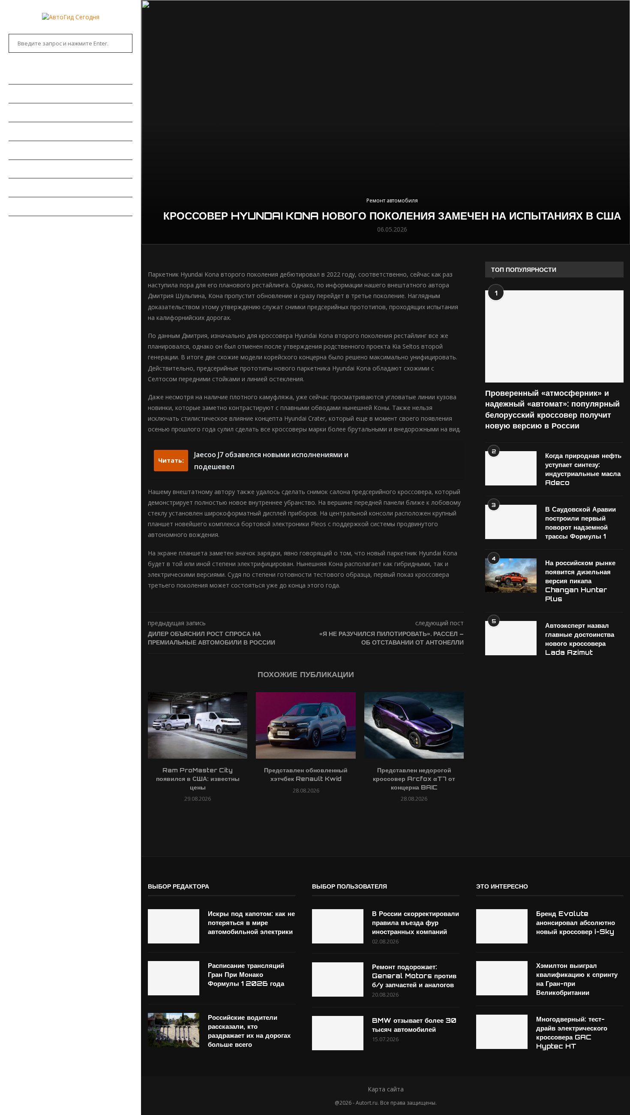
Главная (22, 74)
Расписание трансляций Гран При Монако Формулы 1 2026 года (246, 974)
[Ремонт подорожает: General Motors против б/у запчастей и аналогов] (337, 979)
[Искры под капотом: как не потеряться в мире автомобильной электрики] (173, 926)
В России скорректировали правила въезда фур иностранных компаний (415, 923)
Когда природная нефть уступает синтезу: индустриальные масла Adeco (583, 469)
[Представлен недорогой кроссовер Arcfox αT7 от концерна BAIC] (414, 725)
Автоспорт (26, 225)
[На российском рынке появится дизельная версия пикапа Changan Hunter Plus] (511, 575)
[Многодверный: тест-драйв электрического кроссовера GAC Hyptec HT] (502, 1032)
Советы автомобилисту (47, 206)
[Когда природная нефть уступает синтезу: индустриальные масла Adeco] (511, 468)
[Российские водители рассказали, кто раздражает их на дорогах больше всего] (173, 1030)
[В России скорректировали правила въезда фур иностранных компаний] (337, 926)
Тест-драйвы (30, 150)
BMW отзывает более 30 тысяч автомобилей (414, 1025)
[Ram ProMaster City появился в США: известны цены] (197, 725)
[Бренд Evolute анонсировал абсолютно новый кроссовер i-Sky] (502, 926)
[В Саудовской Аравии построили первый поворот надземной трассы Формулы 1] (511, 522)
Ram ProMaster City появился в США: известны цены (198, 778)
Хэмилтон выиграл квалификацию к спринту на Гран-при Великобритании (577, 979)
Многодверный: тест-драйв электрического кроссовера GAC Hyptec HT (571, 1032)
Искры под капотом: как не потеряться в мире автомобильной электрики (251, 923)
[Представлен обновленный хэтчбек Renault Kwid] (305, 725)
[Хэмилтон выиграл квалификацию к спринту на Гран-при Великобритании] (502, 978)
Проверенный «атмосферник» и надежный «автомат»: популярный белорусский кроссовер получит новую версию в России (552, 409)
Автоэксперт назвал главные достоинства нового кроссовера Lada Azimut (579, 639)
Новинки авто (31, 112)
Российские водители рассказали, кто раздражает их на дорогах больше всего (249, 1031)
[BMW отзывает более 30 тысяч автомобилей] (337, 1033)
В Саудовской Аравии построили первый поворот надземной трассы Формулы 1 (580, 522)
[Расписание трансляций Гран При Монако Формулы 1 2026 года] (173, 978)
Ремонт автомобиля (41, 169)
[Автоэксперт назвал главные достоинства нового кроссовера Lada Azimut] (511, 638)
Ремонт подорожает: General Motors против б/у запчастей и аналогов (414, 976)
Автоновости (30, 93)
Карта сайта (386, 1089)
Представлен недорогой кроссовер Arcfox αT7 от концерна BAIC (414, 778)
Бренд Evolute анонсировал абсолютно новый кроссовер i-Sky (575, 923)
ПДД (14, 187)
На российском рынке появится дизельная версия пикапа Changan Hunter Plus (580, 581)
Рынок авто (28, 131)
